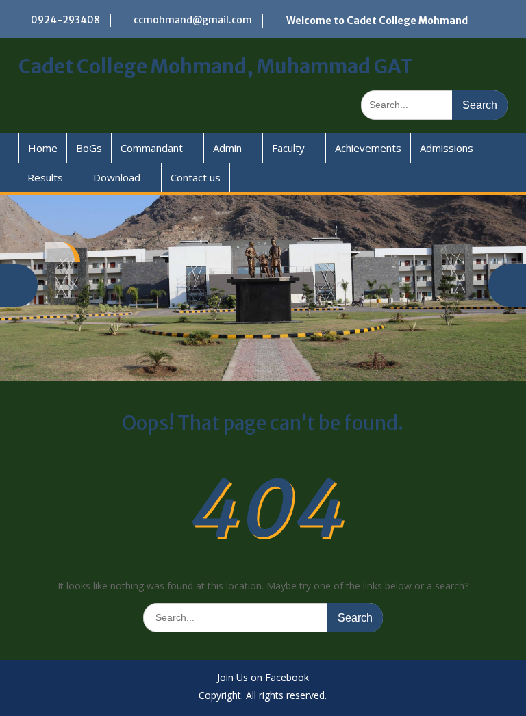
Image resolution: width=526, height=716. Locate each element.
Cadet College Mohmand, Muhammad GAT (215, 66)
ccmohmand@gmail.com (193, 20)
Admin (227, 148)
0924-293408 (65, 20)
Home (43, 148)
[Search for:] (434, 104)
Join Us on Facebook (263, 678)
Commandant (152, 148)
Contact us (196, 177)
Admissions (446, 148)
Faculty (288, 148)
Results (45, 177)
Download (116, 177)
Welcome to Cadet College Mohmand (377, 20)
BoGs (89, 148)
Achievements (368, 148)
